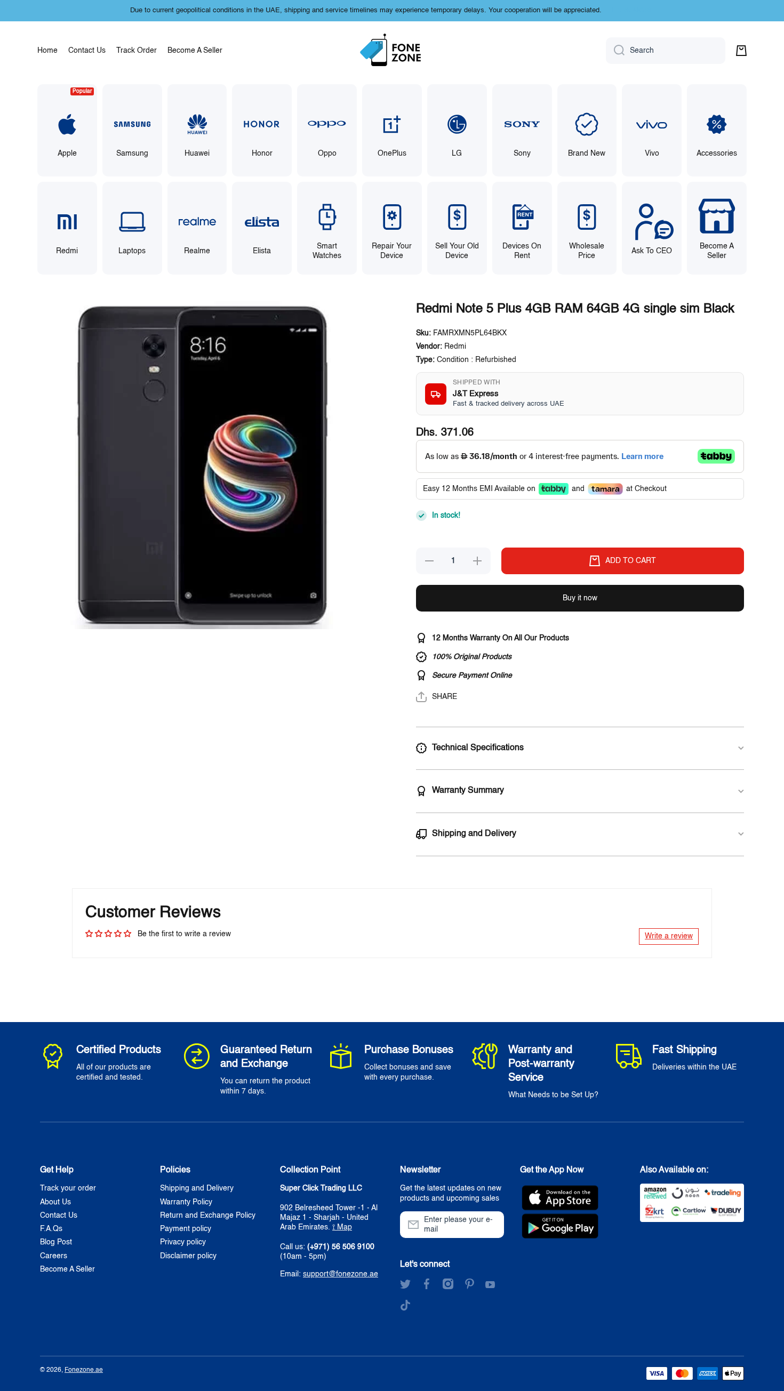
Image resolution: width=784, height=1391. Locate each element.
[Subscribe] (490, 1224)
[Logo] (392, 50)
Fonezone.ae (84, 1370)
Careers (53, 1256)
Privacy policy (183, 1242)
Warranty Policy (186, 1202)
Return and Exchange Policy (207, 1215)
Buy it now (580, 598)
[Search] (615, 50)
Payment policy (185, 1229)
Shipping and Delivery (197, 1188)
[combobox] (665, 50)
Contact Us (58, 1215)
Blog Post (56, 1242)
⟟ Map (342, 1227)
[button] (741, 50)
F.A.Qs (51, 1229)
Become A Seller (67, 1269)
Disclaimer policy (188, 1256)
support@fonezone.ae (340, 1274)
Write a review (669, 936)
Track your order (68, 1188)
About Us (55, 1202)
